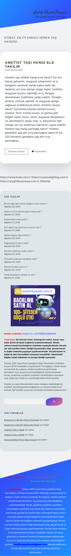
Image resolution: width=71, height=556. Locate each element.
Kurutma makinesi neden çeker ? (19, 251)
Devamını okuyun (18, 152)
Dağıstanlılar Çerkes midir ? (16, 243)
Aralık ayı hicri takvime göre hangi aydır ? (23, 211)
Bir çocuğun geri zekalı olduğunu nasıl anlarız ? (25, 203)
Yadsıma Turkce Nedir (14, 430)
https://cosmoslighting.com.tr (49, 177)
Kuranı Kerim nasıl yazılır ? (16, 219)
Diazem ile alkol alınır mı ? (16, 267)
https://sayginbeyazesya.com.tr (19, 181)
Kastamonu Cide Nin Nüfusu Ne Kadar (21, 420)
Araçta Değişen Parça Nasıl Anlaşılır (20, 439)
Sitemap (45, 181)
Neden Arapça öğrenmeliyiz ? (17, 235)
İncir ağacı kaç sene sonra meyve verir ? (22, 227)
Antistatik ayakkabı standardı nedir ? (21, 259)
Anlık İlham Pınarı (50, 12)
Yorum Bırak (40, 151)
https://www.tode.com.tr (15, 177)
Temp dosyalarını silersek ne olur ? (20, 274)
